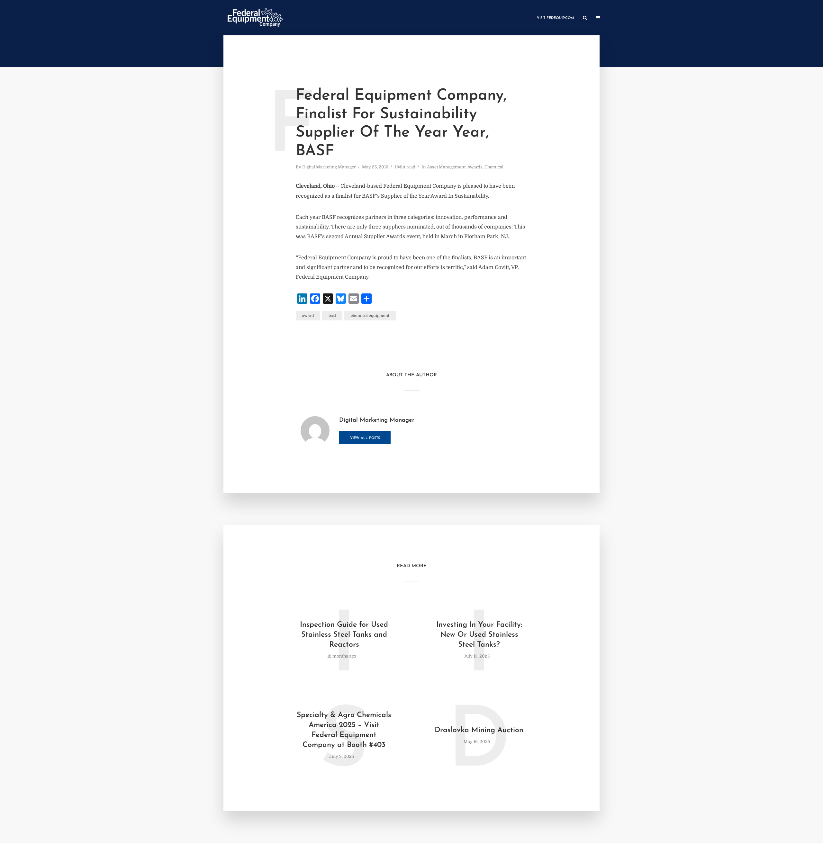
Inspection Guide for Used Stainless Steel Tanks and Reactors (344, 635)
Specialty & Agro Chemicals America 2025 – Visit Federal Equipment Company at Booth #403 (344, 730)
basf (332, 315)
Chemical (493, 167)
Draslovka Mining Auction (479, 730)
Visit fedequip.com (555, 18)
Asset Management (446, 167)
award (308, 315)
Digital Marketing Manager (329, 167)
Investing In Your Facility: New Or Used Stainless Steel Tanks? (479, 635)
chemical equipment (370, 315)
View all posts (365, 438)
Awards (475, 167)
